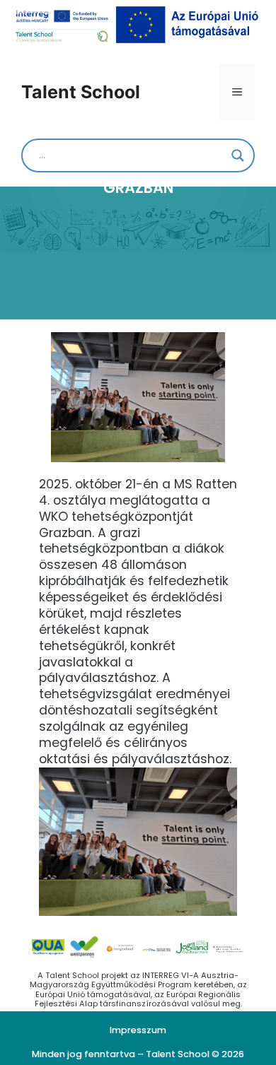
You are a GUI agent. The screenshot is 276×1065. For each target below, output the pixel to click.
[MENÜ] (237, 92)
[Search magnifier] (238, 155)
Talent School (80, 91)
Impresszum (138, 1030)
